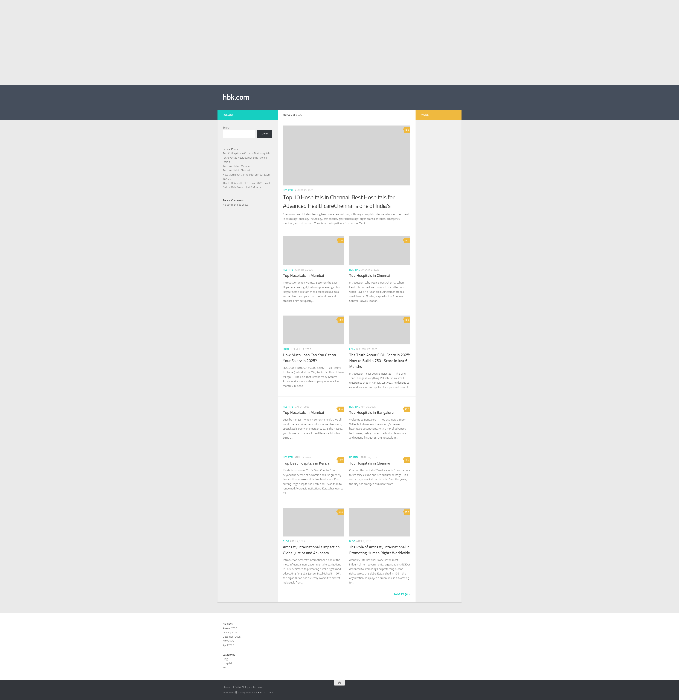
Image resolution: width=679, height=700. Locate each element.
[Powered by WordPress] (236, 692)
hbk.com (236, 97)
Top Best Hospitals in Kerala (306, 463)
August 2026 (230, 628)
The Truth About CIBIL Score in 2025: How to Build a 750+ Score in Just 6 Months (379, 361)
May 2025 (228, 641)
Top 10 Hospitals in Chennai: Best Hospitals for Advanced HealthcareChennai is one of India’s (246, 158)
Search (226, 127)
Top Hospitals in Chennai (369, 275)
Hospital (288, 190)
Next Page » (402, 594)
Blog (286, 541)
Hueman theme (265, 692)
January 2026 (230, 632)
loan (286, 349)
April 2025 (228, 645)
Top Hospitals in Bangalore (371, 412)
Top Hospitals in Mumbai (303, 275)
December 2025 (232, 636)
